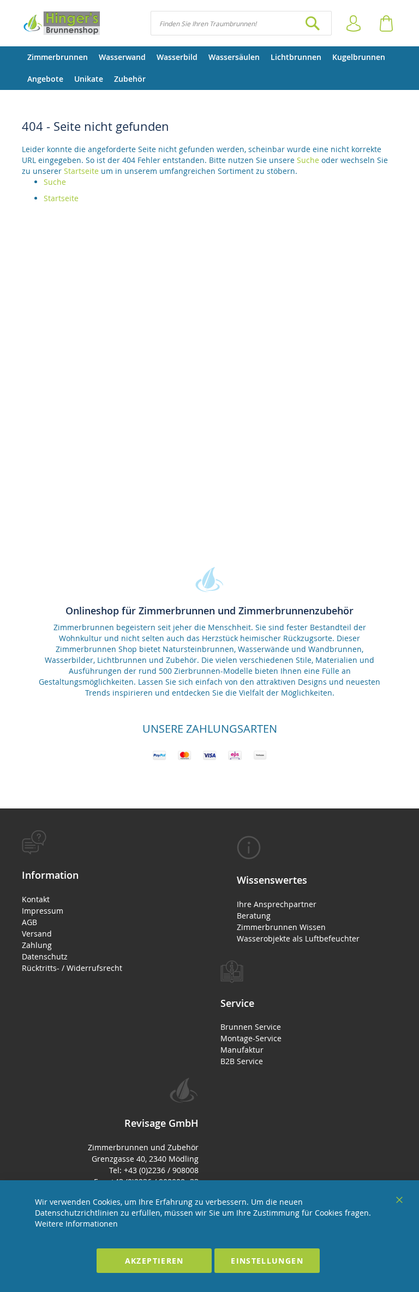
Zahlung (37, 945)
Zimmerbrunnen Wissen (281, 927)
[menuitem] (57, 57)
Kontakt (36, 899)
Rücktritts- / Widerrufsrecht (72, 968)
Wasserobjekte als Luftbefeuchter (298, 938)
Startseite (81, 171)
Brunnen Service (250, 1027)
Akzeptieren (154, 1260)
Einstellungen (267, 1260)
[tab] (110, 902)
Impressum (42, 910)
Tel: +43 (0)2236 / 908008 (154, 1170)
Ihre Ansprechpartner (276, 904)
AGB (29, 922)
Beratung (254, 915)
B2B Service (241, 1061)
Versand (37, 933)
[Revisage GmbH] (61, 23)
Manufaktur (242, 1050)
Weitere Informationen (76, 1223)
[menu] (209, 68)
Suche (308, 160)
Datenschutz (45, 956)
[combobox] (241, 23)
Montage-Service (251, 1038)
